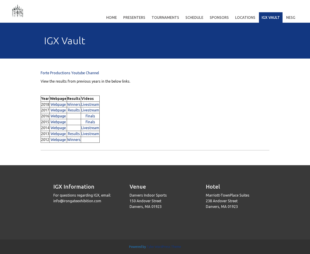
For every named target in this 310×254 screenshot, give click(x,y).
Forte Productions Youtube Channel (70, 73)
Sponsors (219, 17)
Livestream (90, 104)
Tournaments (165, 17)
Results (74, 110)
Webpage (58, 104)
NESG (290, 17)
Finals (90, 116)
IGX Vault (271, 17)
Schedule (194, 17)
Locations (245, 17)
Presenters (134, 17)
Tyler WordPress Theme (164, 247)
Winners (74, 104)
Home (111, 17)
